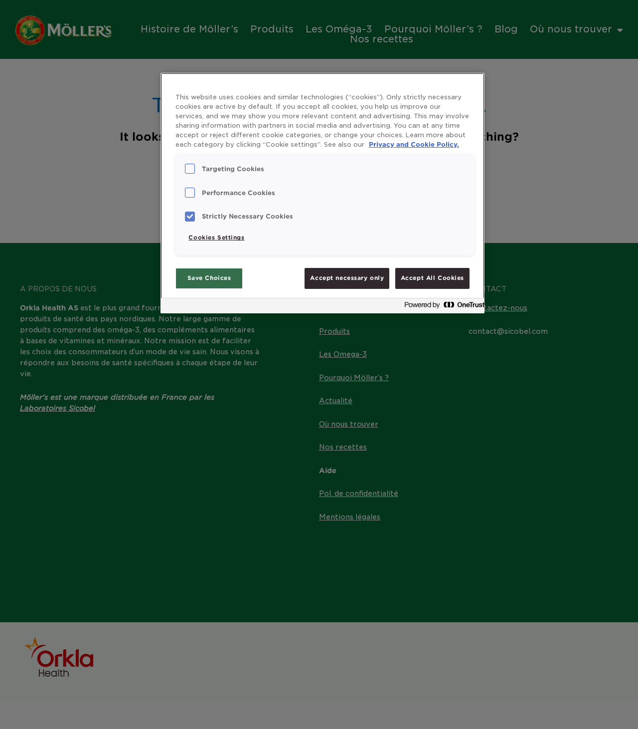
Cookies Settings (216, 237)
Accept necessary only (347, 277)
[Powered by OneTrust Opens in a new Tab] (441, 307)
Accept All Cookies (432, 277)
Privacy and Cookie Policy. (414, 144)
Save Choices (209, 277)
